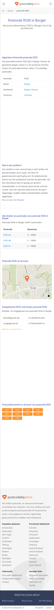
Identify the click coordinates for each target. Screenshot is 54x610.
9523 (7, 410)
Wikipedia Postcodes (38, 575)
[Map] (27, 282)
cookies (49, 607)
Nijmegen (6, 558)
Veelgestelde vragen (11, 578)
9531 (38, 414)
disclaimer (39, 607)
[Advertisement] (27, 132)
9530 (28, 414)
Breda (5, 555)
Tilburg (5, 544)
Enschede (6, 561)
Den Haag (6, 534)
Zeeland (33, 561)
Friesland (33, 534)
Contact (5, 582)
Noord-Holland (36, 551)
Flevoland (33, 531)
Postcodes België (37, 578)
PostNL (32, 585)
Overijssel (33, 555)
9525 (28, 410)
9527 (7, 414)
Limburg (33, 544)
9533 (7, 418)
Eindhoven (7, 541)
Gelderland (34, 538)
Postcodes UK (35, 582)
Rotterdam (7, 531)
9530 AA (7, 235)
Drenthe (28, 95)
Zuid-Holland (35, 565)
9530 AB (7, 240)
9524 (17, 410)
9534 (17, 418)
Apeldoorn (7, 565)
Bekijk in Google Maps (12, 329)
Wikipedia (20, 200)
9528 (17, 414)
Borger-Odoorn (31, 89)
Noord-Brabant (36, 548)
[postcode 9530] (27, 3)
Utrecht (5, 538)
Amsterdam (7, 527)
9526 (38, 410)
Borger (27, 84)
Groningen (7, 548)
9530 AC (7, 246)
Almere (5, 551)
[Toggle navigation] (3, 4)
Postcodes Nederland (12, 575)
